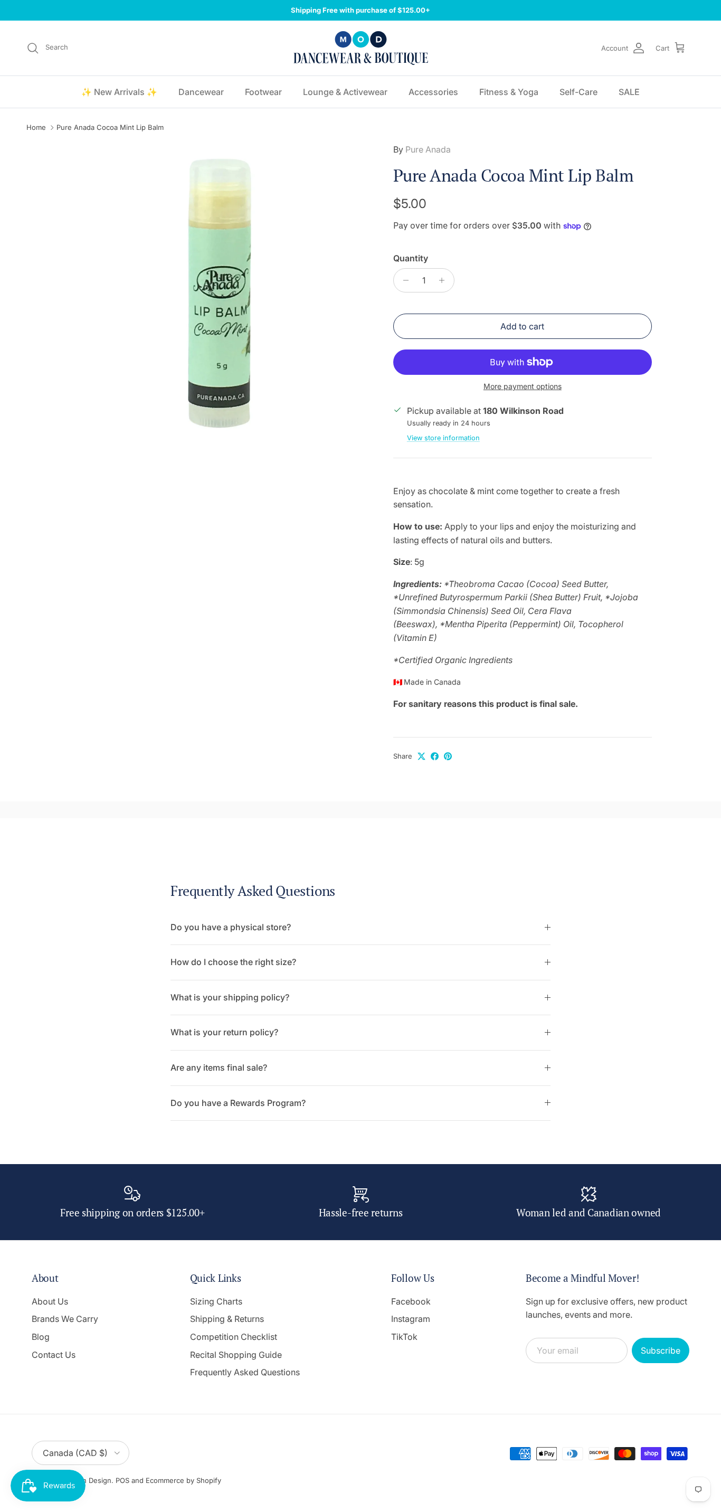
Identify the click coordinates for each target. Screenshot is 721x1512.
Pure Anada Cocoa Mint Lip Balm (110, 128)
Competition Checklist (233, 1336)
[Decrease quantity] (403, 280)
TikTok (404, 1336)
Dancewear (201, 92)
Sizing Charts (216, 1301)
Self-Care (578, 92)
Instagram (410, 1318)
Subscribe (660, 1350)
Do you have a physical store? (230, 927)
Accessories (433, 92)
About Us (50, 1301)
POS (122, 1480)
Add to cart (522, 326)
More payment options (522, 386)
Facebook (411, 1301)
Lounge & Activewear (345, 92)
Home (36, 128)
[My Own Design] (360, 48)
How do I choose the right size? (233, 962)
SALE (629, 92)
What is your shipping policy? (229, 997)
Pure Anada (428, 149)
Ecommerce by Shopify (183, 1480)
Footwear (263, 92)
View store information (443, 438)
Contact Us (53, 1354)
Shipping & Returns (227, 1318)
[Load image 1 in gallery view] (219, 293)
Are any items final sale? (218, 1067)
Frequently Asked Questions (245, 1372)
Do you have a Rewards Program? (238, 1103)
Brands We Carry (65, 1318)
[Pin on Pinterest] (448, 756)
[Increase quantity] (444, 280)
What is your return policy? (224, 1032)
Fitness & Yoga (508, 92)
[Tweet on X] (421, 756)
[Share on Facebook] (435, 756)
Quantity (410, 258)
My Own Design (85, 1480)
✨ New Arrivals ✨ (119, 92)
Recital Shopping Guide (236, 1354)
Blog (41, 1336)
